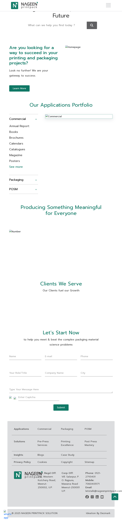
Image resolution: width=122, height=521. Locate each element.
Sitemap (89, 462)
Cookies (42, 462)
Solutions (19, 441)
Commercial (17, 119)
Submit (61, 407)
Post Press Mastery (91, 443)
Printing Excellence (67, 443)
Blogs (40, 455)
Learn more (19, 88)
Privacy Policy (22, 462)
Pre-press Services (43, 443)
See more (16, 166)
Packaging (16, 179)
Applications (21, 429)
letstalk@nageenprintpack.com (103, 491)
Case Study (67, 455)
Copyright (67, 462)
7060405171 (92, 484)
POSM (13, 189)
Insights (18, 455)
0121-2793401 (93, 475)
